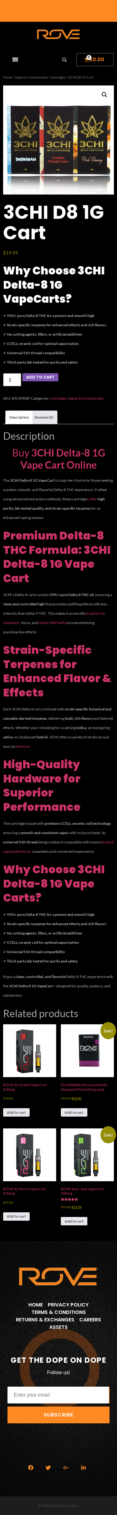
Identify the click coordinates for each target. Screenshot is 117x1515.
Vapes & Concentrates (31, 77)
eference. (23, 746)
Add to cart (40, 377)
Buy (58, 459)
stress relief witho (53, 622)
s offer (92, 499)
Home (7, 77)
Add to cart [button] (16, 1112)
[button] (104, 94)
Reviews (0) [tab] (44, 417)
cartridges (58, 77)
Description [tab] (19, 417)
